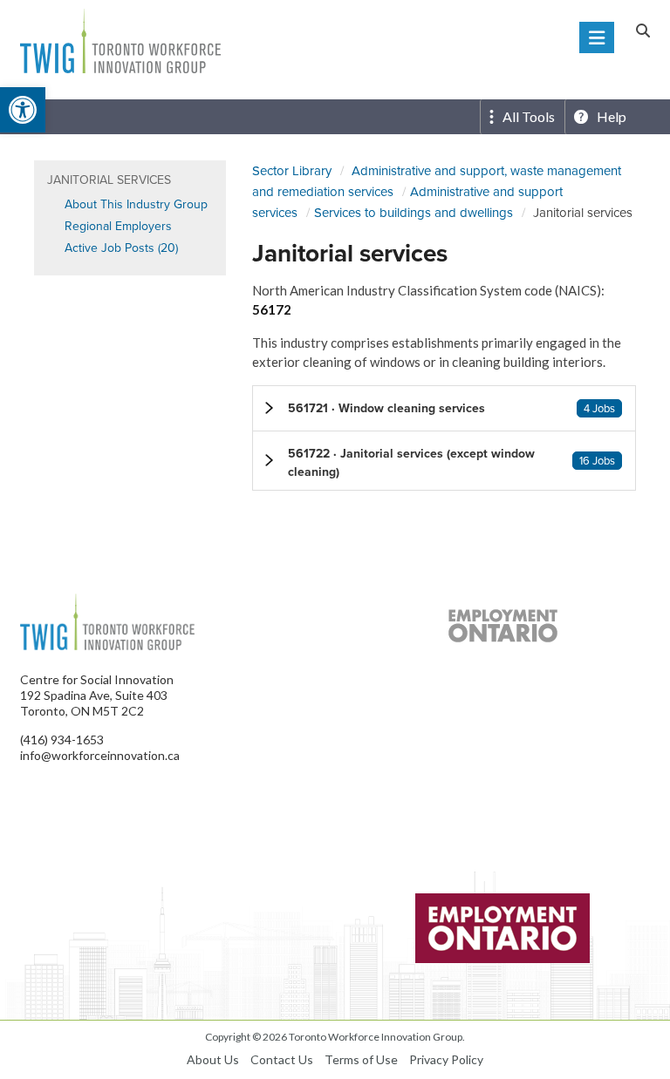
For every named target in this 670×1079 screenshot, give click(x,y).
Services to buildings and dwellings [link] (413, 212)
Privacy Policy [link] (446, 1059)
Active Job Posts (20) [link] (121, 248)
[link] (22, 109)
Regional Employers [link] (118, 226)
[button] (444, 408)
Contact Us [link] (281, 1059)
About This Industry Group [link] (136, 204)
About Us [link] (213, 1059)
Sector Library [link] (292, 170)
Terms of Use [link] (361, 1059)
